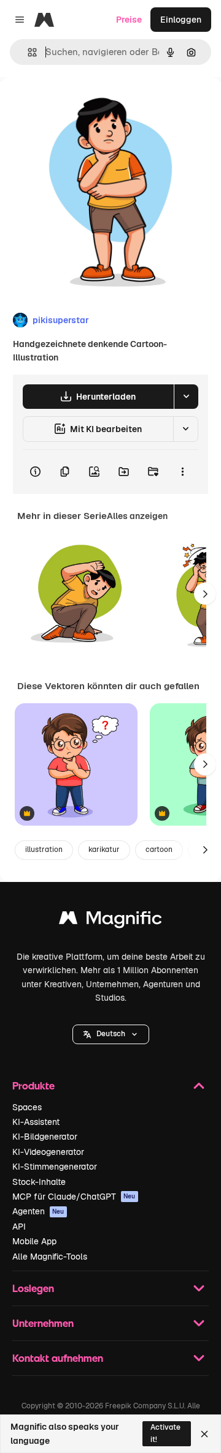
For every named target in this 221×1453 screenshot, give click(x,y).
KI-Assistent (36, 1121)
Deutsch (110, 1034)
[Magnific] (110, 920)
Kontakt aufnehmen (57, 1357)
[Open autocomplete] (27, 52)
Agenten (38, 1211)
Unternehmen (43, 1323)
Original (78, 105)
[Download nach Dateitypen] (186, 396)
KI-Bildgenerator (44, 1136)
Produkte (33, 1085)
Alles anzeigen (137, 515)
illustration (44, 849)
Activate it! (165, 1433)
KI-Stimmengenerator (54, 1166)
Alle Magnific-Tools (49, 1256)
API (19, 1226)
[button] (110, 1034)
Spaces (27, 1107)
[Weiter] (205, 593)
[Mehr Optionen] (182, 472)
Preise (129, 19)
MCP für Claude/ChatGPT (74, 1196)
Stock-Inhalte (39, 1181)
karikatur (104, 849)
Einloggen (180, 19)
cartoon (159, 849)
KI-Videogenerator (48, 1151)
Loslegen (33, 1288)
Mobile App (34, 1241)
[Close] (204, 1434)
